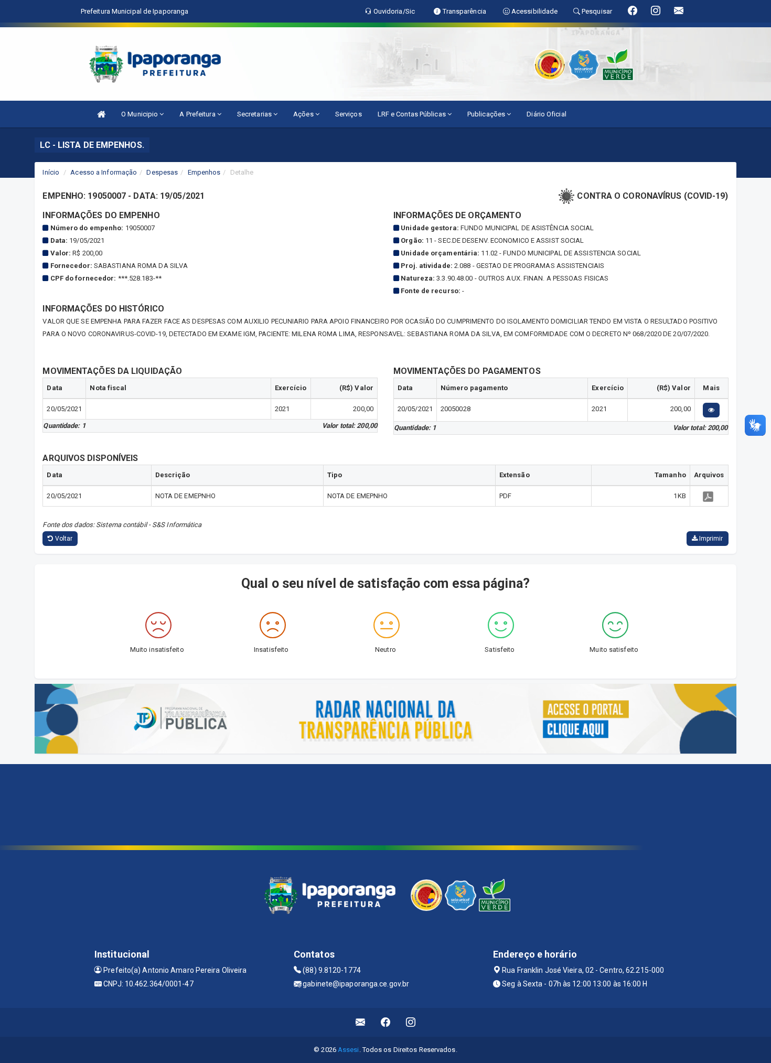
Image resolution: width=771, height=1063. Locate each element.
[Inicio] (101, 114)
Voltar (63, 538)
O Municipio (140, 114)
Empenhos (204, 172)
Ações (304, 114)
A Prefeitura (198, 114)
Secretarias (255, 114)
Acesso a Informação (103, 172)
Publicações (487, 114)
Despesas (162, 172)
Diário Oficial (546, 114)
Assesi (348, 1050)
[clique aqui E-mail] (360, 1022)
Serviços (348, 114)
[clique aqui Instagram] (411, 1022)
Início (50, 172)
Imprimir (710, 538)
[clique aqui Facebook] (386, 1022)
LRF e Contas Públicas (412, 114)
